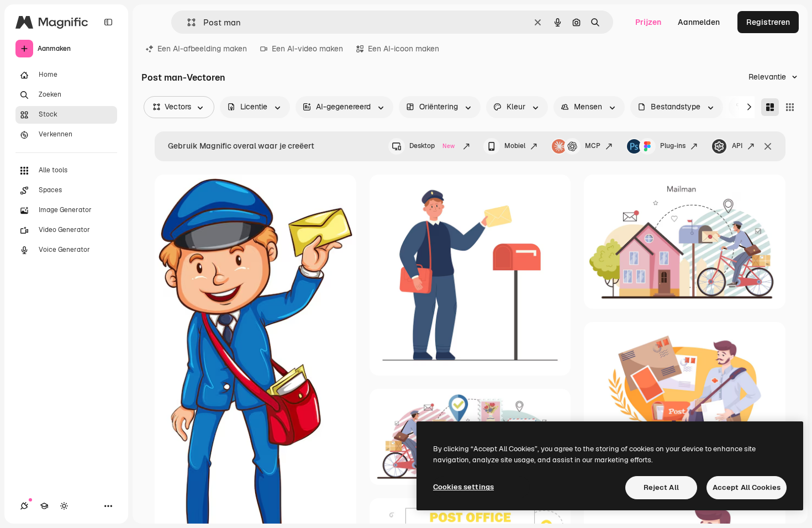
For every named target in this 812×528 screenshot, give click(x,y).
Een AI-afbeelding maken (202, 49)
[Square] (790, 107)
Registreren (768, 22)
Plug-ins (673, 145)
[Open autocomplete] (187, 22)
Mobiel (514, 145)
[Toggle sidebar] (108, 22)
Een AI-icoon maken (403, 49)
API (737, 145)
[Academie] (44, 506)
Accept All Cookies (747, 487)
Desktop (432, 145)
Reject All (661, 487)
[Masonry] (770, 107)
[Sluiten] (767, 146)
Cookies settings (463, 487)
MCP (592, 145)
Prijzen (648, 22)
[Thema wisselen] (64, 506)
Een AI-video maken (307, 49)
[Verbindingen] (24, 506)
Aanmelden (699, 22)
